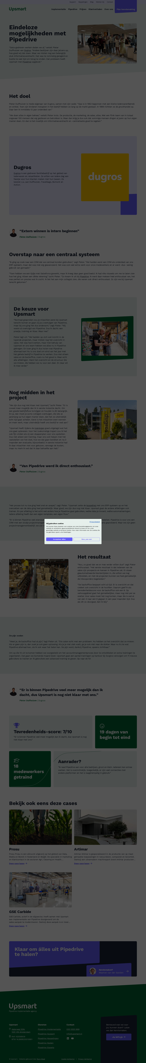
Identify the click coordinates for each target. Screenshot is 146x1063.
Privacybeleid (95, 522)
